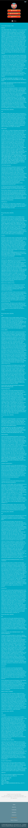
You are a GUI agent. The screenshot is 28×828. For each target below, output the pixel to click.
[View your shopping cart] (25, 1)
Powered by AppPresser (21, 826)
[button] (14, 11)
